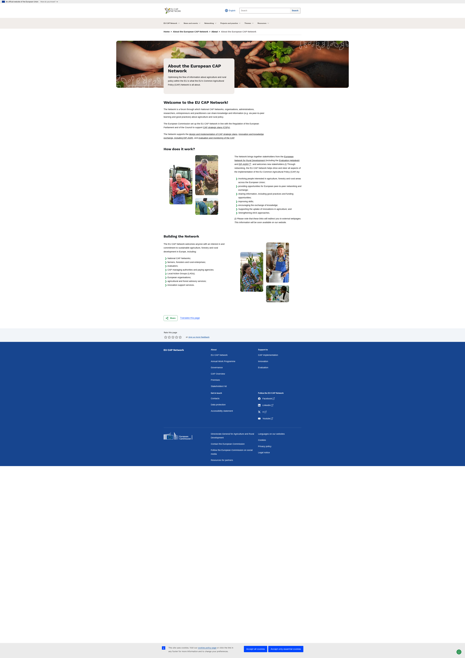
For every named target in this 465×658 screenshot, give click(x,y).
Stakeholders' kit (219, 386)
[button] (171, 318)
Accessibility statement (222, 411)
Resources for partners (222, 460)
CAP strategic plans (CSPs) (216, 127)
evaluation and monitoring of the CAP (216, 138)
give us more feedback (198, 337)
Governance (217, 367)
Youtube (267, 418)
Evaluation (263, 367)
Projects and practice (229, 23)
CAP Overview (218, 374)
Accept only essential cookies (286, 649)
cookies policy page (207, 648)
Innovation (263, 361)
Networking (209, 23)
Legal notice (264, 452)
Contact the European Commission (228, 444)
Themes (247, 23)
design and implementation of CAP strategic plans (213, 134)
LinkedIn (268, 405)
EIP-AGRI (245, 164)
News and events (191, 23)
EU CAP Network (170, 23)
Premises (215, 380)
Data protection (218, 404)
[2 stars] (167, 337)
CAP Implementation (268, 355)
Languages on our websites (271, 434)
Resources (262, 23)
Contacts (215, 398)
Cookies (262, 440)
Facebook (268, 398)
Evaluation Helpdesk (289, 160)
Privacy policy (264, 446)
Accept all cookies (255, 649)
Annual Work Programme (223, 361)
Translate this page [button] (190, 318)
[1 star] (165, 337)
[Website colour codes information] (459, 652)
